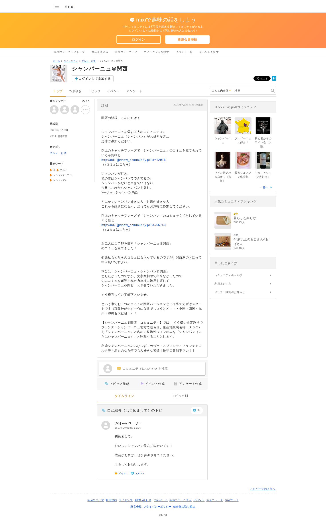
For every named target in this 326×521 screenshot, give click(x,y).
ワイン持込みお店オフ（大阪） (222, 176)
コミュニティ (71, 61)
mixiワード (231, 500)
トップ (58, 91)
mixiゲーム (161, 500)
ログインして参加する (95, 78)
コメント (139, 473)
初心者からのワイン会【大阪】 (263, 142)
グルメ (64, 169)
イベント (113, 91)
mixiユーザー (132, 423)
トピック (94, 91)
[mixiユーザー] (105, 425)
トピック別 (180, 396)
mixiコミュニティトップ (69, 52)
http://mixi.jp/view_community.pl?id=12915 (133, 159)
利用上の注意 (222, 283)
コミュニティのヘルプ (228, 275)
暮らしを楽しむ (245, 218)
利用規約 (111, 500)
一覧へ (264, 187)
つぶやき (75, 91)
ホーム (56, 61)
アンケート (134, 91)
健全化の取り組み (184, 506)
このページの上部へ (262, 488)
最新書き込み (100, 52)
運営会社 (135, 506)
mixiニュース (214, 500)
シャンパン (60, 180)
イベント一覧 (184, 52)
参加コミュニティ (126, 52)
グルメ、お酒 (89, 61)
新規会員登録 (187, 39)
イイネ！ (123, 473)
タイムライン (124, 396)
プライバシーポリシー (157, 506)
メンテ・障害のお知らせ (229, 292)
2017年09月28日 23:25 (128, 428)
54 (199, 410)
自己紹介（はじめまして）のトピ (134, 410)
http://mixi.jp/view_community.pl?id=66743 (133, 225)
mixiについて (95, 500)
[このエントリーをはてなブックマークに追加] (274, 79)
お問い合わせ (143, 500)
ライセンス (126, 500)
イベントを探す (209, 52)
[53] (118, 423)
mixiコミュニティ (180, 500)
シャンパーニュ (62, 175)
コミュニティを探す (156, 52)
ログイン (138, 39)
